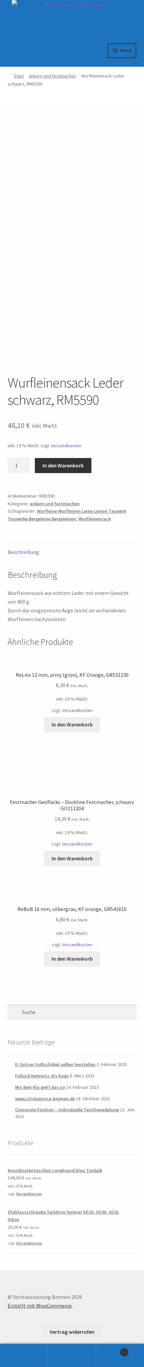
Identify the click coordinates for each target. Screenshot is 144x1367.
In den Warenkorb (63, 465)
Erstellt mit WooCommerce (40, 1305)
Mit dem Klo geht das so (40, 1087)
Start (19, 76)
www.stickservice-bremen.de (45, 1099)
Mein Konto (24, 1355)
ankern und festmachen (52, 76)
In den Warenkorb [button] (72, 724)
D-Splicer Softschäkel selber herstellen (55, 1064)
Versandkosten (66, 446)
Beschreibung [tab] (23, 552)
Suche (72, 1355)
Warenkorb (111, 1350)
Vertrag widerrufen (72, 1331)
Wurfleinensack (94, 519)
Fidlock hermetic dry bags (42, 1076)
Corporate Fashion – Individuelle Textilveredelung (67, 1110)
